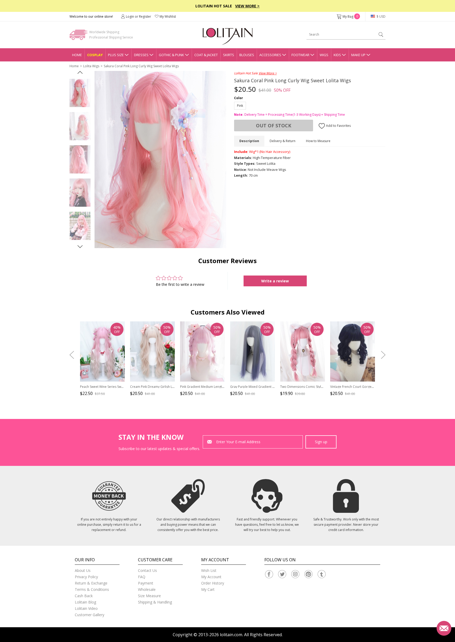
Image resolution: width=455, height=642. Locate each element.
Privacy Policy (86, 576)
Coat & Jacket (206, 54)
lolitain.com (231, 635)
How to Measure (318, 141)
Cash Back (84, 595)
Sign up (321, 441)
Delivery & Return (282, 141)
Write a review (275, 280)
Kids (337, 54)
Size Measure (149, 595)
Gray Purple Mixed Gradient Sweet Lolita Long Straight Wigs (274, 386)
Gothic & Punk (171, 54)
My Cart (208, 589)
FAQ (141, 576)
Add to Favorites (338, 125)
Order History (212, 583)
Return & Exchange (91, 583)
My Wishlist (168, 16)
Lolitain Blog (85, 602)
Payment (145, 583)
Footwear (300, 54)
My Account (211, 576)
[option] (80, 93)
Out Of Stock (273, 125)
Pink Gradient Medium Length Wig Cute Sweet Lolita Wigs (222, 386)
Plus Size (116, 54)
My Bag (350, 16)
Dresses (141, 54)
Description (249, 141)
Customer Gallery (89, 614)
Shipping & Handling (155, 602)
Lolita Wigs (91, 66)
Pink (240, 105)
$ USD (380, 16)
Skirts (228, 54)
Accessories (270, 54)
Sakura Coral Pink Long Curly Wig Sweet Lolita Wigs (141, 66)
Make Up (358, 54)
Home (77, 54)
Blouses (246, 54)
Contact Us (147, 570)
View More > (247, 5)
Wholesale (147, 589)
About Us (83, 570)
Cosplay (95, 54)
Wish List (208, 570)
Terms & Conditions (92, 589)
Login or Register (138, 16)
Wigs (324, 54)
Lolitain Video (86, 608)
